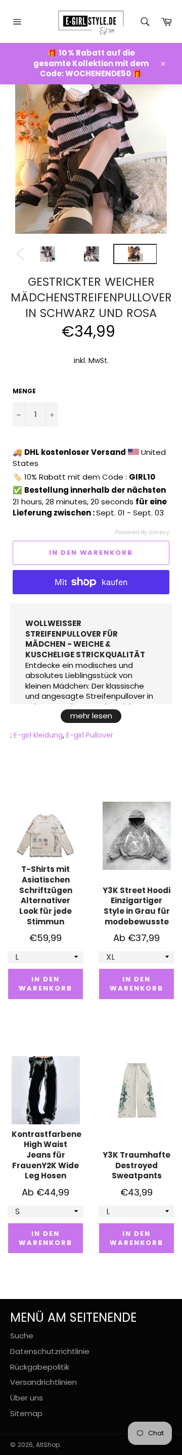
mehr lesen (91, 715)
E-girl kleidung (38, 735)
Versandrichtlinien (43, 1382)
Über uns (26, 1397)
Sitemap (26, 1413)
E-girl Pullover (89, 735)
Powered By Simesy (142, 532)
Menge (24, 391)
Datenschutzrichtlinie (49, 1351)
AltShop (48, 1444)
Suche (21, 1335)
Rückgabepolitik (39, 1367)
